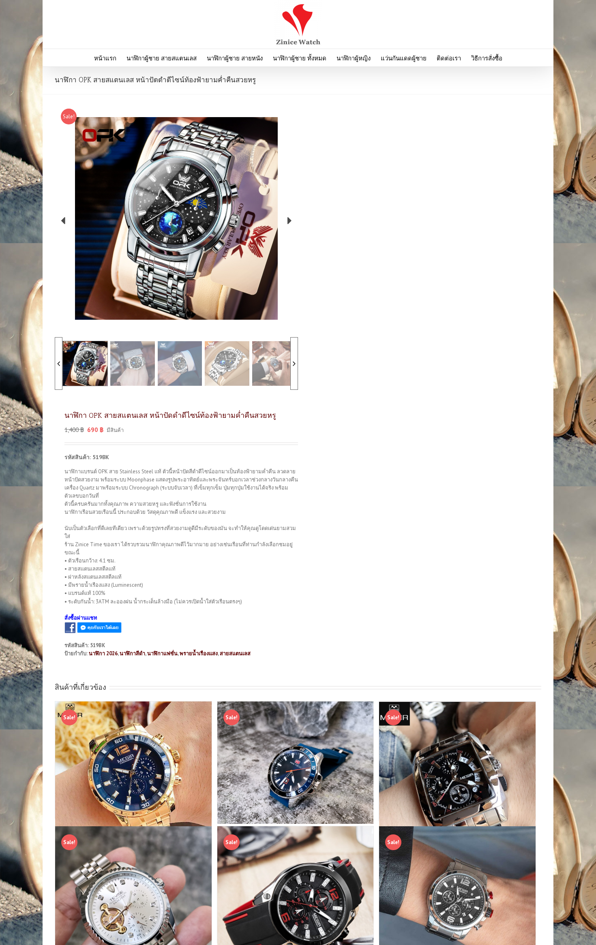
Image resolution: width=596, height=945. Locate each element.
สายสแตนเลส (235, 653)
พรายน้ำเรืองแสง (199, 653)
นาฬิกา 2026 (103, 653)
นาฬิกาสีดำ (132, 653)
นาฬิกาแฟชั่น (162, 653)
